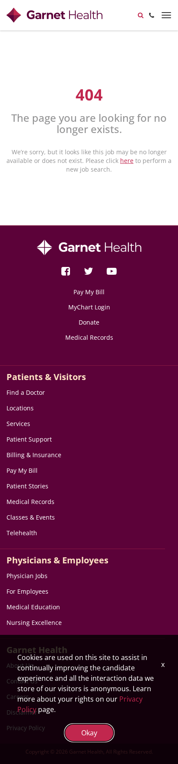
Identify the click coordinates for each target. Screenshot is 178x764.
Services (18, 423)
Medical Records (89, 337)
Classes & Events (30, 517)
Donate (89, 322)
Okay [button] (89, 733)
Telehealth (21, 533)
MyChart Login (89, 307)
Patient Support (29, 439)
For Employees (27, 591)
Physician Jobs (27, 576)
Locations (20, 408)
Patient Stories (27, 486)
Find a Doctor (25, 392)
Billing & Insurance (33, 455)
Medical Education (33, 607)
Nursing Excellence (34, 622)
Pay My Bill (89, 292)
